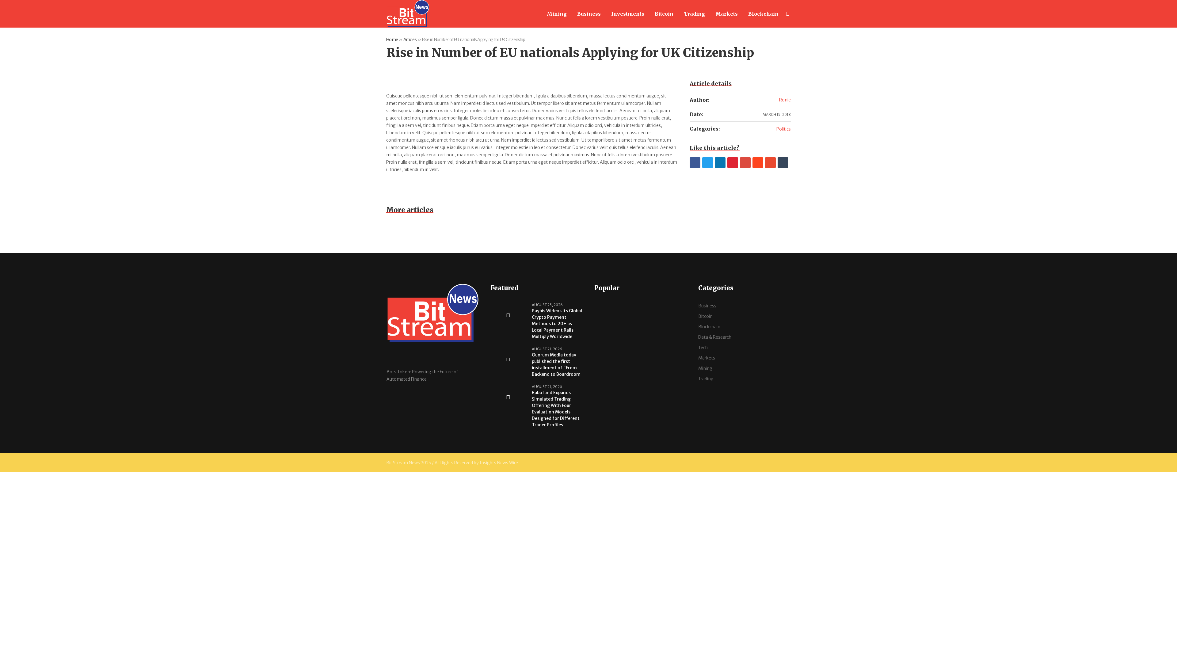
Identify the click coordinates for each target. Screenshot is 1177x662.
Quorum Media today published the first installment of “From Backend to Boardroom (556, 364)
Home (392, 39)
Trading (706, 379)
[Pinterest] (732, 162)
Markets (706, 358)
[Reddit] (757, 162)
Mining (705, 368)
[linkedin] (720, 162)
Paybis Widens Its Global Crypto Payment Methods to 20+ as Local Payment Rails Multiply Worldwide (557, 323)
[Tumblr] (783, 162)
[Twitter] (707, 162)
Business (707, 306)
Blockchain (709, 326)
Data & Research (714, 337)
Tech (703, 347)
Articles (410, 39)
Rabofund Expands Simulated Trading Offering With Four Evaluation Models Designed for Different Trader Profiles (556, 409)
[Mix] (770, 162)
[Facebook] (695, 162)
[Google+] (745, 162)
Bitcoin (705, 316)
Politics (783, 129)
